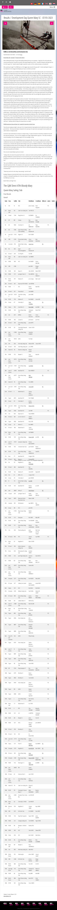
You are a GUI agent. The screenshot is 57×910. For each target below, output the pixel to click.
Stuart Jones (31, 244)
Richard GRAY (31, 437)
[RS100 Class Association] (5, 904)
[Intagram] (6, 2)
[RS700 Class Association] (40, 904)
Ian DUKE (30, 481)
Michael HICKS (31, 406)
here (21, 54)
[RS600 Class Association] (34, 904)
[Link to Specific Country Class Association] (46, 3)
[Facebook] (2, 2)
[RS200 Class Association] (11, 904)
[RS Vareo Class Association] (52, 904)
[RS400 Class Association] (23, 904)
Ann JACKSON (31, 748)
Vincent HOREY (31, 758)
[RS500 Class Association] (28, 904)
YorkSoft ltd (37, 908)
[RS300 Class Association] (17, 904)
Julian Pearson (31, 490)
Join (11, 7)
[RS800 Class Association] (46, 904)
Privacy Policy (19, 908)
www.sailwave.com (7, 896)
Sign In (5, 7)
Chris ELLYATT (31, 387)
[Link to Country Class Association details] (32, 3)
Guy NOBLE (31, 366)
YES (42, 244)
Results (7, 18)
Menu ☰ (52, 7)
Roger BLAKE (31, 307)
